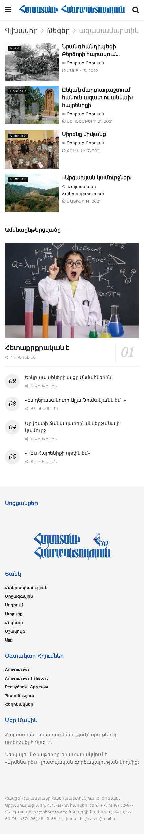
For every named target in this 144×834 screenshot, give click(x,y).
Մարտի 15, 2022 (81, 70)
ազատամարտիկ (109, 30)
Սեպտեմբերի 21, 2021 (89, 121)
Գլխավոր (21, 30)
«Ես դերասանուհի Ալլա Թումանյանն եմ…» (75, 400)
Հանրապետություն (26, 587)
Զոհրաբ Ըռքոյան (85, 63)
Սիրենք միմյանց (84, 134)
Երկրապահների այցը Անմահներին (68, 377)
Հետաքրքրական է (37, 348)
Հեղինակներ (19, 704)
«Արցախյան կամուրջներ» (97, 177)
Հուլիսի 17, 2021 (83, 150)
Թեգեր (58, 30)
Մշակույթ (15, 631)
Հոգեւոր (14, 622)
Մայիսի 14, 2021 (82, 201)
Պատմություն (19, 695)
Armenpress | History (27, 678)
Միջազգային (19, 596)
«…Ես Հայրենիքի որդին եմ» (57, 453)
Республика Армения (26, 687)
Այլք (14, 48)
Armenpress (17, 669)
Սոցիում (18, 91)
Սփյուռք (14, 614)
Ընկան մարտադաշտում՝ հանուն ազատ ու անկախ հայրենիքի (97, 97)
